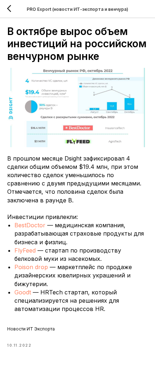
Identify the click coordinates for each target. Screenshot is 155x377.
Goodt (22, 292)
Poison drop (31, 267)
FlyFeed (25, 250)
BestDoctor (30, 225)
